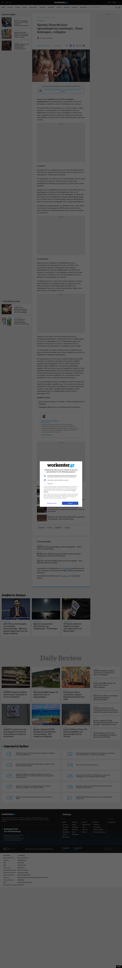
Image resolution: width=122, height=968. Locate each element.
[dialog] (61, 484)
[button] (61, 484)
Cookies (119, 966)
